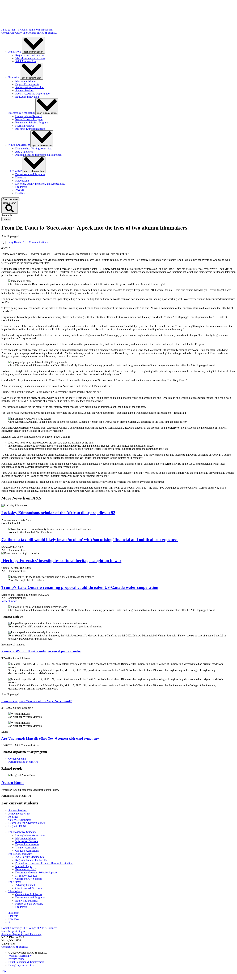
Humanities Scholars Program (31, 122)
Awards (19, 189)
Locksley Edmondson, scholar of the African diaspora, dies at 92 (58, 512)
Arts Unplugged (24, 151)
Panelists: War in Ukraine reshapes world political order (41, 651)
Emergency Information (21, 965)
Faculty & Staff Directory (29, 903)
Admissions (14, 51)
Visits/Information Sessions (30, 58)
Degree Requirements (27, 84)
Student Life (22, 180)
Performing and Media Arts (23, 761)
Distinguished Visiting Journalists (33, 148)
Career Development (19, 819)
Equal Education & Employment (26, 961)
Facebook (13, 918)
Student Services (24, 90)
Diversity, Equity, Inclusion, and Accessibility (40, 183)
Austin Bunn (12, 782)
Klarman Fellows (24, 125)
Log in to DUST (17, 826)
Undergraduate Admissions (30, 835)
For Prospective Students (22, 831)
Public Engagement (19, 145)
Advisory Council (25, 885)
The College (15, 170)
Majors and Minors (25, 81)
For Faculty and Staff (20, 853)
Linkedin (13, 915)
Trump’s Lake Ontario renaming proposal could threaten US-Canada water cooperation (79, 587)
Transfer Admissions (26, 847)
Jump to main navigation (15, 29)
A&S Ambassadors (25, 61)
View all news (9, 601)
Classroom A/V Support (28, 878)
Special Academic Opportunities (32, 93)
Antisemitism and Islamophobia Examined (38, 154)
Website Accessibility (20, 955)
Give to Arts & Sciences (28, 888)
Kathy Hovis (14, 242)
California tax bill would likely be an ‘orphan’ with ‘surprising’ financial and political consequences (89, 539)
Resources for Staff (25, 869)
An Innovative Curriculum (29, 87)
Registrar (13, 816)
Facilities (20, 193)
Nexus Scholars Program (29, 119)
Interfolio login (23, 866)
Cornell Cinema (17, 758)
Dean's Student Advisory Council (26, 822)
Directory (20, 177)
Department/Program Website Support (36, 872)
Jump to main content (40, 29)
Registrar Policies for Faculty (31, 860)
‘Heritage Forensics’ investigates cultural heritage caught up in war (61, 560)
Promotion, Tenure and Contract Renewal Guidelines (44, 863)
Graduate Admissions (27, 850)
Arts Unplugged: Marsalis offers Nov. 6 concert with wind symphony (50, 738)
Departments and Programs (30, 174)
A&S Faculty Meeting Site (29, 856)
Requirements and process (29, 55)
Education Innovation (27, 96)
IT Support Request (26, 875)
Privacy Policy (16, 958)
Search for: (7, 215)
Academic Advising (19, 813)
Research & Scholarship (21, 112)
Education (13, 77)
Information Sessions (26, 841)
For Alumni (14, 881)
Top (3, 970)
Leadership (21, 186)
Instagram (13, 912)
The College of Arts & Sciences (39, 32)
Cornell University (11, 32)
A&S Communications (35, 242)
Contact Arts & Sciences (28, 894)
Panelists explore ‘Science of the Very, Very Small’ (36, 701)
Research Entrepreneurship (30, 128)
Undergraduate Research (28, 116)
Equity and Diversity (26, 900)
